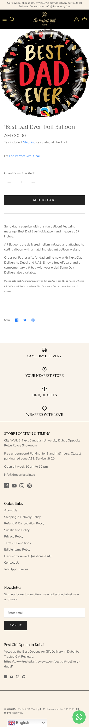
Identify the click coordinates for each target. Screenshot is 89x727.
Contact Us (11, 562)
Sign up (16, 625)
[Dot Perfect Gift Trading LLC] (45, 19)
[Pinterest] (29, 485)
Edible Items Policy (17, 549)
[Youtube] (14, 485)
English (22, 722)
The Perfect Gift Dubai (24, 156)
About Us (10, 510)
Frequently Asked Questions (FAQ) (28, 556)
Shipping (29, 142)
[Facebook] (6, 485)
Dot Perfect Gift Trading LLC (29, 709)
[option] (44, 73)
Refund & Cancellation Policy (24, 523)
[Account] (75, 19)
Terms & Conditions (17, 543)
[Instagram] (21, 485)
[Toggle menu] (4, 19)
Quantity (19, 173)
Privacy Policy (13, 536)
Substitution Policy (17, 530)
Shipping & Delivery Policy (22, 517)
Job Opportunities (16, 569)
